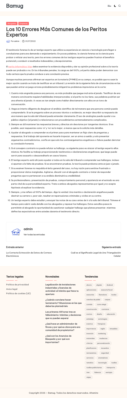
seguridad (105, 353)
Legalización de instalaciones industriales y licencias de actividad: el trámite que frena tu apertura (62, 289)
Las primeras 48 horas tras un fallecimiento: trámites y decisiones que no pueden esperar (63, 315)
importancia (91, 329)
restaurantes (91, 353)
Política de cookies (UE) (18, 293)
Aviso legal (11, 289)
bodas (113, 295)
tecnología (102, 363)
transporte (111, 367)
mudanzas (103, 338)
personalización (103, 343)
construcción (91, 309)
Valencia (97, 372)
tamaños (89, 363)
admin (28, 229)
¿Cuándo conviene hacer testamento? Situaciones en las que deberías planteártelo (63, 302)
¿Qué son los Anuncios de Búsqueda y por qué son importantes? (58, 339)
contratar (105, 309)
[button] (34, 234)
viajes (88, 377)
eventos (89, 324)
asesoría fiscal (106, 290)
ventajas (109, 372)
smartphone (103, 358)
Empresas (24, 23)
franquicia (101, 324)
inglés (103, 329)
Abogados (11, 23)
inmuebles (113, 329)
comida (89, 304)
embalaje (90, 319)
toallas (114, 363)
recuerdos (105, 348)
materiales (90, 338)
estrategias (102, 319)
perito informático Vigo (20, 66)
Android (110, 285)
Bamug (14, 6)
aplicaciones (91, 290)
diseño (99, 314)
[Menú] (109, 6)
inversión (89, 334)
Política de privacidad (17, 284)
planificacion (91, 348)
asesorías (90, 295)
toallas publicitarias (94, 367)
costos (89, 314)
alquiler (99, 285)
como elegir (101, 304)
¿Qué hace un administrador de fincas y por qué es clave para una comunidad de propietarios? (62, 327)
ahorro (89, 285)
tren (88, 372)
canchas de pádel (93, 300)
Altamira (93, 393)
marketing (102, 334)
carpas (107, 300)
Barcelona (103, 295)
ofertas (89, 343)
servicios (90, 358)
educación (111, 314)
